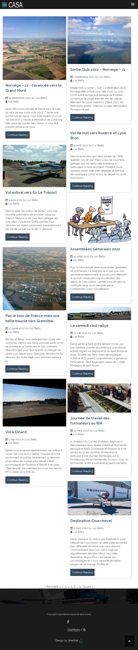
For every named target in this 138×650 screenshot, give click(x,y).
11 (80, 586)
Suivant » (88, 586)
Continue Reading (17, 135)
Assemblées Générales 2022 (95, 249)
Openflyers (73, 629)
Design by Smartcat (67, 640)
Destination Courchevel (91, 521)
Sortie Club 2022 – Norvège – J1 (97, 69)
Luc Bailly (41, 98)
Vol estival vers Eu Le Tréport (31, 192)
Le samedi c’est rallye (89, 325)
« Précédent (51, 586)
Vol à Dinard (16, 432)
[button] (84, 629)
